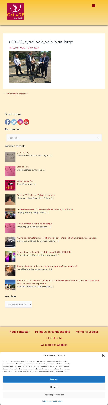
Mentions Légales (87, 331)
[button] (103, 355)
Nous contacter (19, 331)
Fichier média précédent (15, 94)
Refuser (54, 387)
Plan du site (54, 338)
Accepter (54, 379)
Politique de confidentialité (52, 401)
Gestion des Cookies (54, 344)
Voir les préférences (54, 394)
